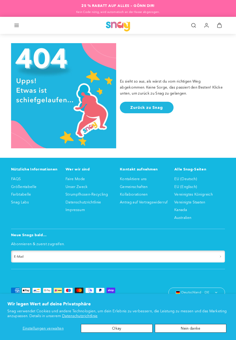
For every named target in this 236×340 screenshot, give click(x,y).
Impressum (75, 209)
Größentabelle (23, 186)
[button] (16, 25)
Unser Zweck (76, 186)
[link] (206, 25)
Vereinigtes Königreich (193, 194)
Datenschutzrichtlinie (80, 315)
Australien (182, 217)
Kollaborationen (134, 194)
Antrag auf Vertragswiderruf (144, 202)
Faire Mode (75, 178)
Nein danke (190, 328)
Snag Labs (20, 202)
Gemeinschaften (134, 186)
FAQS (16, 178)
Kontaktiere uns (133, 178)
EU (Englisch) (185, 186)
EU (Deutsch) (185, 178)
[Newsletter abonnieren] (220, 256)
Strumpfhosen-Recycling (86, 194)
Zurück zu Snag (146, 107)
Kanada (180, 209)
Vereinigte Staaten (189, 202)
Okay (116, 328)
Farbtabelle (21, 194)
